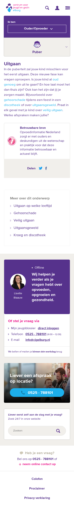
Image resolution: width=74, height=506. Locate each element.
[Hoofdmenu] (67, 7)
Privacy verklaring (37, 498)
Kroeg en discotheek (30, 235)
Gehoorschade (25, 213)
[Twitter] (40, 168)
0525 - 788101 (35, 334)
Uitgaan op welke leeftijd (33, 206)
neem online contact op (39, 464)
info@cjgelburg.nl (37, 340)
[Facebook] (45, 168)
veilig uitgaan (52, 110)
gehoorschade (14, 100)
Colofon (37, 479)
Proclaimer (37, 488)
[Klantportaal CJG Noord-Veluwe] (57, 8)
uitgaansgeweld (44, 105)
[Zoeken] (47, 8)
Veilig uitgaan (24, 220)
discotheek (12, 105)
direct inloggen (48, 328)
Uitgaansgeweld (26, 228)
